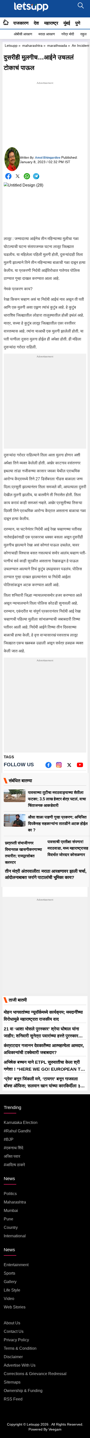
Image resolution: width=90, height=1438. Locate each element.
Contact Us (14, 1331)
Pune (8, 1219)
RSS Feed (13, 1399)
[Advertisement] (45, 117)
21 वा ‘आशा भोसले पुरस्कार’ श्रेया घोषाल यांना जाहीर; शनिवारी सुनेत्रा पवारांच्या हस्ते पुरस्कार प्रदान (41, 1035)
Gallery (10, 1282)
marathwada (57, 46)
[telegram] (36, 176)
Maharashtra (15, 1202)
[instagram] (59, 767)
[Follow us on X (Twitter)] (69, 767)
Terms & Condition (20, 1348)
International (15, 1236)
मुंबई (67, 23)
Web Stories (15, 1307)
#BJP (9, 1139)
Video (9, 1298)
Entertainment (16, 1265)
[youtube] (80, 767)
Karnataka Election (21, 1122)
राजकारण (20, 23)
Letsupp (11, 46)
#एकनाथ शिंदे (13, 1148)
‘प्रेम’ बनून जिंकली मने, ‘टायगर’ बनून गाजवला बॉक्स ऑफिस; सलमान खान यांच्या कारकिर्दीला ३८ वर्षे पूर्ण (43, 1085)
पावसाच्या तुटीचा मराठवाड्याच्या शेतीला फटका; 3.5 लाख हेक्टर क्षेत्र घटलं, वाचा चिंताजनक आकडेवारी (57, 799)
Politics (10, 1194)
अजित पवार (12, 1156)
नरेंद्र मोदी (67, 34)
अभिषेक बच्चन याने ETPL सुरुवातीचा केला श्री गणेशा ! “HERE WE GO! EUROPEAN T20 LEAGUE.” (45, 1069)
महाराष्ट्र (51, 23)
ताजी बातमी (18, 1000)
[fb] (48, 767)
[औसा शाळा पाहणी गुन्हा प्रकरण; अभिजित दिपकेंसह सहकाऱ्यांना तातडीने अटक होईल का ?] (15, 820)
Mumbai (11, 1210)
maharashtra (32, 46)
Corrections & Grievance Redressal (35, 1374)
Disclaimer (13, 1357)
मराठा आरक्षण (46, 34)
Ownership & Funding (23, 1391)
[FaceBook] (8, 176)
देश (36, 23)
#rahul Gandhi (17, 1131)
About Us (12, 1323)
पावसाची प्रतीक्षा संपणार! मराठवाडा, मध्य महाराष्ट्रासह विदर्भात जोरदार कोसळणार (68, 848)
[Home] (6, 23)
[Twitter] (17, 177)
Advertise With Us (20, 1365)
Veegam (55, 1429)
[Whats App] (27, 176)
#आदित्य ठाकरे (14, 1165)
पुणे (77, 23)
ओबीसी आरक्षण (23, 34)
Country (11, 1227)
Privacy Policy (16, 1340)
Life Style (12, 1290)
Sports (9, 1273)
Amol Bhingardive (47, 157)
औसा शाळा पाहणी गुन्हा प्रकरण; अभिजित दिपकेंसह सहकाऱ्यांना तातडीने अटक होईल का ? (58, 823)
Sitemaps (12, 1382)
